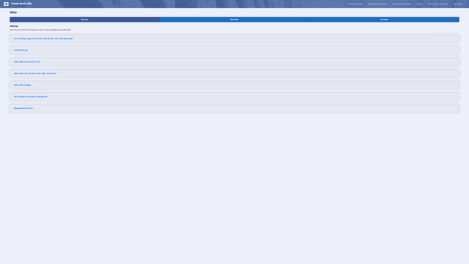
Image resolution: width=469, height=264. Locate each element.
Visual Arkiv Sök (21, 3)
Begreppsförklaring (23, 108)
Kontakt (384, 20)
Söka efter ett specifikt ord (27, 62)
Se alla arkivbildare (402, 4)
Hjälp (419, 4)
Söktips (84, 20)
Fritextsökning (355, 4)
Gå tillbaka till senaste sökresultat (30, 97)
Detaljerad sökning (377, 4)
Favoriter (458, 4)
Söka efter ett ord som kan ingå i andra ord (35, 73)
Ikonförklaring (21, 50)
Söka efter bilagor (22, 85)
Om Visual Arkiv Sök (438, 4)
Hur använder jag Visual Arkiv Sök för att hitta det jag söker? (43, 39)
